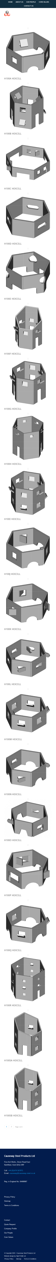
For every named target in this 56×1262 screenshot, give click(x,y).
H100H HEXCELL (12, 464)
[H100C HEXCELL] (28, 186)
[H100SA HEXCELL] (28, 1058)
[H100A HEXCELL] (28, 76)
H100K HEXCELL (12, 629)
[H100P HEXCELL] (28, 893)
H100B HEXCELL (12, 133)
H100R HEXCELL (12, 1005)
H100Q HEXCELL (12, 950)
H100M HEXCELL (13, 739)
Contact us (28, 6)
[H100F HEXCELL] (28, 351)
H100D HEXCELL (12, 243)
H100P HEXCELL (12, 895)
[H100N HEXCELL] (28, 792)
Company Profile (10, 1229)
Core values (44, 2)
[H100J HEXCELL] (28, 571)
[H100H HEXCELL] (28, 461)
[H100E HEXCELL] (28, 296)
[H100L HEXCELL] (28, 681)
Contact (7, 1220)
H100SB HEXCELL (13, 1115)
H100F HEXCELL (12, 353)
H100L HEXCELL (12, 684)
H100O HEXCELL (12, 840)
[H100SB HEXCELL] (28, 1113)
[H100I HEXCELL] (28, 516)
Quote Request (9, 1224)
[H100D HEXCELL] (28, 241)
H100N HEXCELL (12, 794)
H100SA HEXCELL (13, 1060)
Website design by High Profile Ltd (15, 1256)
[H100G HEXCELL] (28, 406)
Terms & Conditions (11, 1205)
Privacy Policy (9, 1197)
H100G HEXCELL (12, 408)
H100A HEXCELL (12, 78)
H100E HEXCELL (12, 298)
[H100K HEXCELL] (28, 626)
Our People (31, 2)
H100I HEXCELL (12, 519)
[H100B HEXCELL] (28, 131)
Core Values (8, 1237)
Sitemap (7, 1201)
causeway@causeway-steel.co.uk (22, 1173)
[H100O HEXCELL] (28, 838)
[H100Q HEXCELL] (28, 948)
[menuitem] (9, 1259)
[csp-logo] (23, 13)
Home (10, 2)
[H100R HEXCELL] (28, 1003)
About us (19, 2)
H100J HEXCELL (12, 574)
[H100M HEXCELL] (28, 737)
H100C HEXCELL (12, 188)
